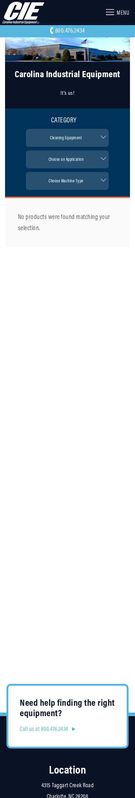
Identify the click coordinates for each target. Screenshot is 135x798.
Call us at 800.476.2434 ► (48, 728)
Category (64, 120)
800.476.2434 (70, 30)
